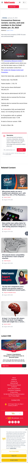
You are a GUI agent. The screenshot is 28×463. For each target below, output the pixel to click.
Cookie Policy (13, 448)
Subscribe (20, 150)
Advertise (14, 379)
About (14, 378)
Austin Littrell (7, 197)
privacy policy (8, 154)
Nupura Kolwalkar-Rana (10, 292)
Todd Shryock (7, 260)
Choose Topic (12, 6)
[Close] (26, 429)
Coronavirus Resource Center (13, 61)
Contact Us (14, 381)
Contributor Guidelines (14, 390)
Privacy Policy (14, 392)
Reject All (14, 455)
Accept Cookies (14, 460)
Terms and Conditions (14, 388)
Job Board (14, 387)
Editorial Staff (14, 383)
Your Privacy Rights (14, 396)
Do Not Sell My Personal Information (14, 394)
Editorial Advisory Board (14, 385)
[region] (14, 445)
